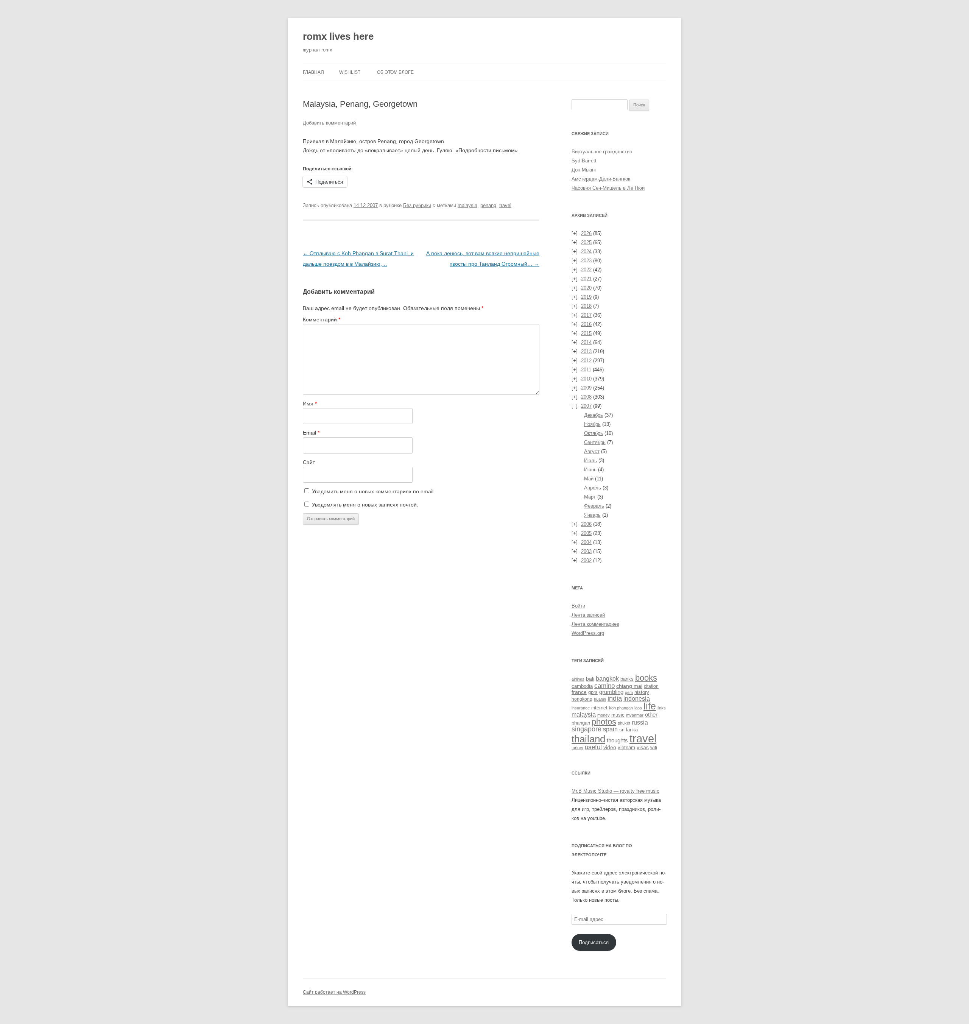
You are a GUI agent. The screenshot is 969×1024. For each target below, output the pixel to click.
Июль (590, 460)
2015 (586, 333)
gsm (629, 692)
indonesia (636, 698)
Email (311, 433)
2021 (586, 279)
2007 (586, 406)
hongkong (582, 699)
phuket (624, 723)
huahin (600, 699)
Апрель (592, 488)
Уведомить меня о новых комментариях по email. (373, 491)
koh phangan (621, 708)
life (649, 706)
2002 (586, 560)
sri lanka (628, 730)
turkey (577, 747)
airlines (578, 679)
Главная (313, 72)
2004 (586, 542)
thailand (588, 739)
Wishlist (349, 72)
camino (604, 685)
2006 (586, 524)
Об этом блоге (395, 72)
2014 (586, 342)
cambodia (582, 686)
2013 (586, 351)
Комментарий (321, 319)
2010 (586, 379)
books (646, 678)
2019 (586, 297)
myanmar (634, 715)
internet (599, 708)
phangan (581, 723)
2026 (586, 233)
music (618, 715)
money (603, 715)
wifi (653, 747)
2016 (586, 324)
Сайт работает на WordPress (334, 992)
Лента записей (588, 615)
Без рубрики (417, 205)
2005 (586, 533)
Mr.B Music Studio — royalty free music (615, 791)
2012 (586, 360)
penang (488, 205)
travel (505, 205)
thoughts (617, 740)
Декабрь (593, 415)
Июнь (590, 469)
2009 (586, 388)
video (609, 747)
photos (604, 721)
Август (592, 451)
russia (640, 722)
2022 (586, 270)
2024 (586, 251)
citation (651, 686)
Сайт (309, 462)
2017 (586, 315)
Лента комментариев (595, 624)
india (615, 698)
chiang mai (629, 686)
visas (643, 747)
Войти (578, 606)
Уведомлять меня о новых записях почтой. (365, 505)
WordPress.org (588, 633)
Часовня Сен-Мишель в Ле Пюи (608, 188)
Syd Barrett (584, 161)
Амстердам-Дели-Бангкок (601, 179)
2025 (586, 242)
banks (627, 679)
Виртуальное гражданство (602, 151)
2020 (586, 288)
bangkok (607, 678)
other (651, 714)
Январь (592, 515)
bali (590, 679)
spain (610, 729)
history (641, 692)
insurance (581, 708)
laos (638, 708)
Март (590, 497)
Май (589, 479)
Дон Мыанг (584, 170)
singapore (586, 729)
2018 (586, 306)
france (579, 692)
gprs (593, 692)
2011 (586, 370)
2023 (586, 260)
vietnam (626, 747)
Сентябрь (595, 442)
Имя (310, 404)
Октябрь (593, 433)
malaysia (467, 205)
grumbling (611, 692)
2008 (586, 397)
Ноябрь (592, 424)
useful (593, 747)
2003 (586, 551)
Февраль (594, 506)
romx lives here (338, 36)
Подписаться (594, 942)
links (661, 708)
